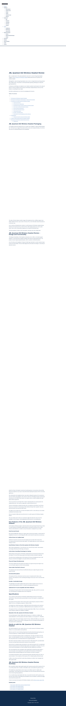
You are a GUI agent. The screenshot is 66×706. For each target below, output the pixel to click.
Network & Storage (7, 32)
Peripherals (6, 17)
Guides (5, 42)
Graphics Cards (8, 10)
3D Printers (6, 38)
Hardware (5, 7)
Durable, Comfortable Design (18, 112)
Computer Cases (8, 14)
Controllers (7, 22)
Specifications (13, 115)
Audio (5, 26)
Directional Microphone (17, 111)
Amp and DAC (8, 31)
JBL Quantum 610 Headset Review (17, 689)
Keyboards (7, 20)
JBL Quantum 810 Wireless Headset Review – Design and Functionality (23, 99)
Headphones (8, 28)
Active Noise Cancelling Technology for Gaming (21, 106)
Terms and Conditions (33, 700)
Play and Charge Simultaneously (19, 108)
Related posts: (16, 121)
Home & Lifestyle (6, 41)
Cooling (7, 13)
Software (5, 39)
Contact (5, 44)
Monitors (7, 16)
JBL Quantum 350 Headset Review (17, 686)
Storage (7, 36)
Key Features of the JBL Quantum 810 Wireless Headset (20, 101)
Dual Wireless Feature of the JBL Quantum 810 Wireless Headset (24, 105)
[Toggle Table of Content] (9, 96)
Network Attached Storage (10, 35)
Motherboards (8, 9)
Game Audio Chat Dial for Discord (19, 109)
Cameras (7, 25)
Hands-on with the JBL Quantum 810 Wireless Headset (20, 118)
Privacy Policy (33, 698)
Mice (6, 19)
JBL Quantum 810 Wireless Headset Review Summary (20, 119)
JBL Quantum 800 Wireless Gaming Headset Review (20, 684)
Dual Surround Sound (17, 102)
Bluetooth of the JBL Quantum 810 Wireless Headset (22, 116)
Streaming (7, 23)
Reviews (5, 6)
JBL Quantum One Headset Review (17, 687)
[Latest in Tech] (10, 2)
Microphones (8, 29)
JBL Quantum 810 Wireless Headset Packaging (19, 98)
